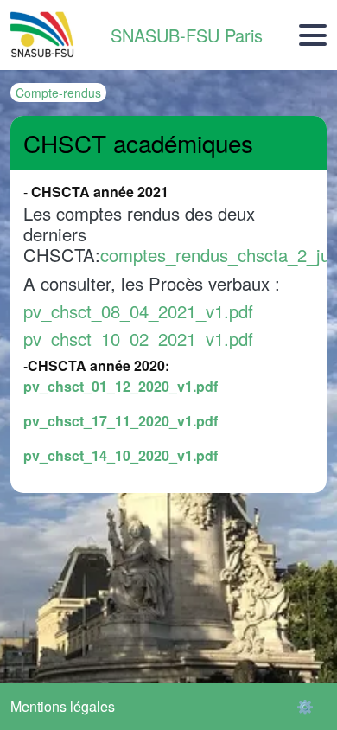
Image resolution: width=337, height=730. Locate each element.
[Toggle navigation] (313, 35)
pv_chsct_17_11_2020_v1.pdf (120, 421)
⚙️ (305, 706)
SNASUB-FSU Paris (187, 35)
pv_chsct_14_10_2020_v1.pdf (120, 455)
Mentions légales (62, 706)
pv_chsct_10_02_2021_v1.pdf (138, 338)
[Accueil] (43, 35)
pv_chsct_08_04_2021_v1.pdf (138, 310)
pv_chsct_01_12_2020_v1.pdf (120, 386)
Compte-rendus (58, 92)
